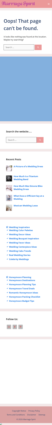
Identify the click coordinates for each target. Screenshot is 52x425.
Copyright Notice (19, 411)
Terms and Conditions (16, 414)
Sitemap (41, 414)
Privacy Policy (34, 411)
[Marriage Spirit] (18, 4)
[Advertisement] (26, 89)
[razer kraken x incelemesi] (26, 424)
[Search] (38, 47)
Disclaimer (31, 414)
